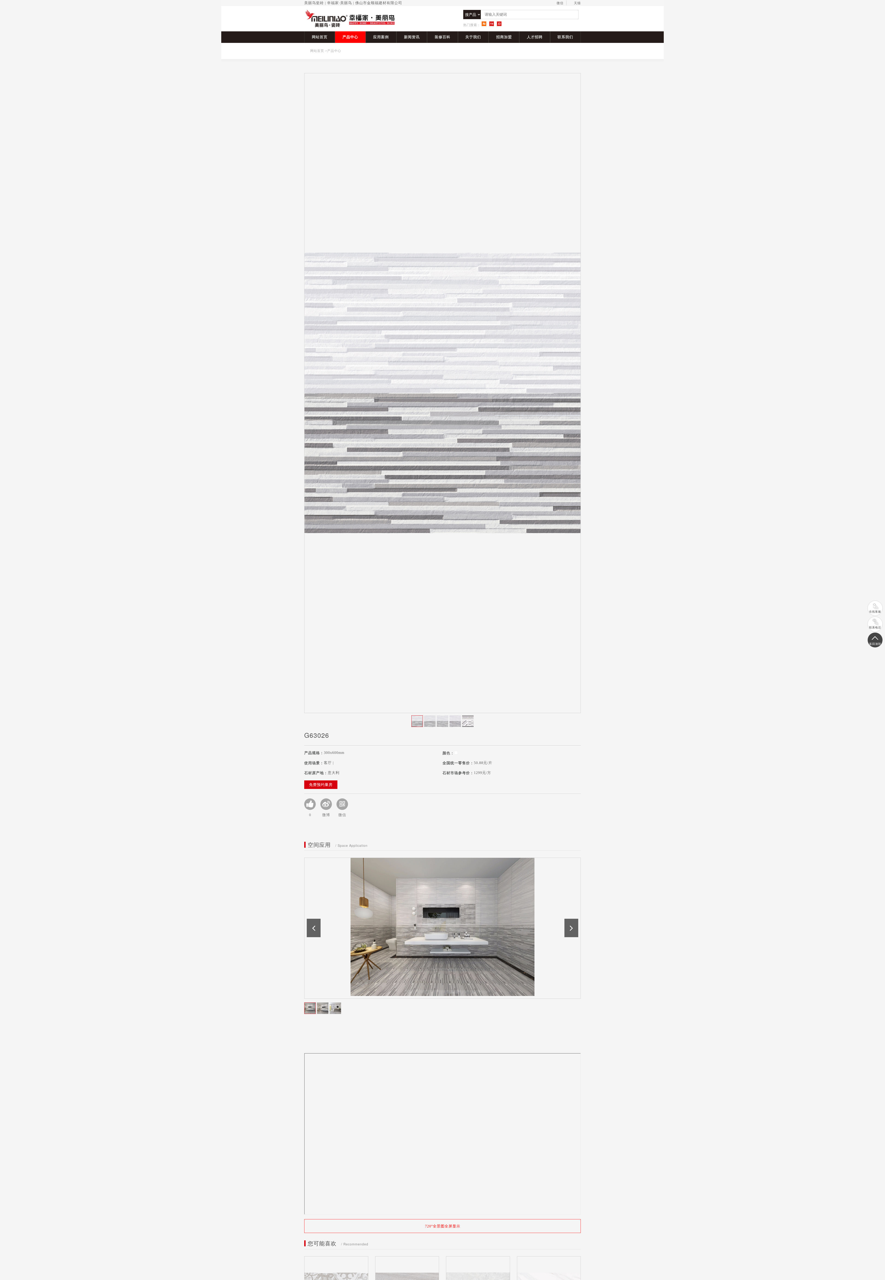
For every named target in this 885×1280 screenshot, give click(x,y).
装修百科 (442, 37)
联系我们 (565, 37)
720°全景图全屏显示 (442, 1226)
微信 (560, 3)
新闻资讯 (412, 37)
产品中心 (350, 37)
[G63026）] (442, 393)
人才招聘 (535, 37)
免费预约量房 (321, 785)
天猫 (577, 3)
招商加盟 (504, 37)
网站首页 (319, 37)
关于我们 (473, 37)
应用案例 (381, 37)
